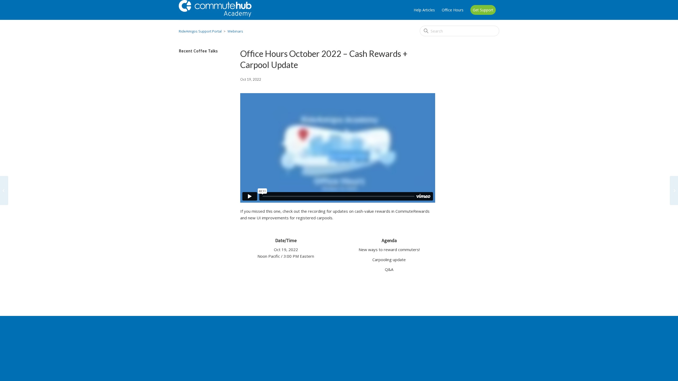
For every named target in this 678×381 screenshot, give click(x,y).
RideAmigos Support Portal (200, 31)
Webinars (235, 31)
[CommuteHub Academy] (222, 10)
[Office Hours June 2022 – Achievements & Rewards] (4, 190)
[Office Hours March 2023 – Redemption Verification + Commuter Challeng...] (674, 190)
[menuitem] (424, 10)
